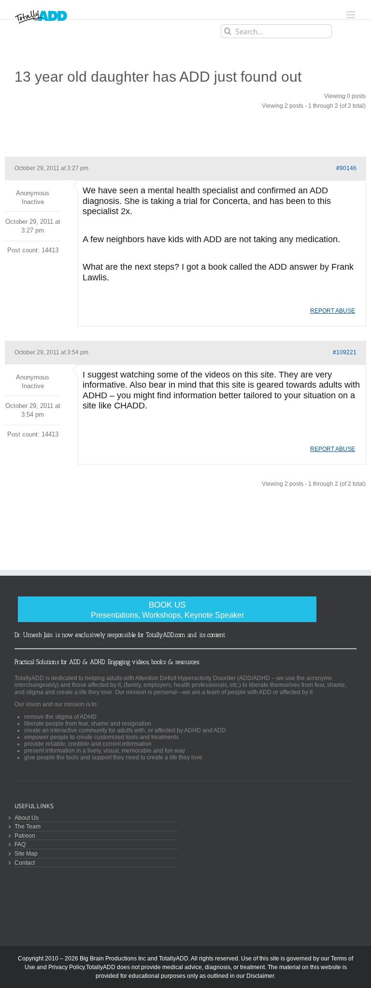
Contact (24, 862)
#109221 (345, 352)
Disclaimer (260, 976)
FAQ (20, 844)
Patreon (24, 835)
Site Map (26, 853)
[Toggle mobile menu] (351, 15)
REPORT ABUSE (332, 310)
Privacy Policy (66, 967)
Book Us (167, 609)
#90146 (346, 168)
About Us (26, 817)
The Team (27, 826)
